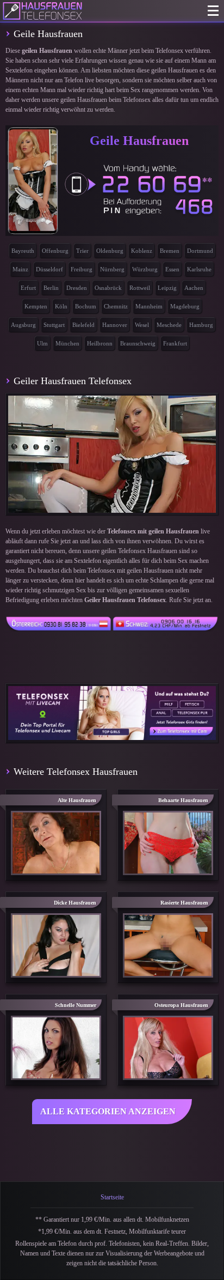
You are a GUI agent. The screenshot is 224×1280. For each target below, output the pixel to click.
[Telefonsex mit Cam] (112, 713)
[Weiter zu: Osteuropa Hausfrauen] (168, 1048)
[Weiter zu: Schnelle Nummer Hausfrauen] (56, 1048)
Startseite (112, 1197)
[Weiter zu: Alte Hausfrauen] (56, 843)
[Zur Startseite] (42, 11)
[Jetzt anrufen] (139, 189)
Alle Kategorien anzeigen (108, 1111)
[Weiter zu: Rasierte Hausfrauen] (168, 945)
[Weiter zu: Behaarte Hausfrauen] (168, 843)
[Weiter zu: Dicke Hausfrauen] (56, 945)
